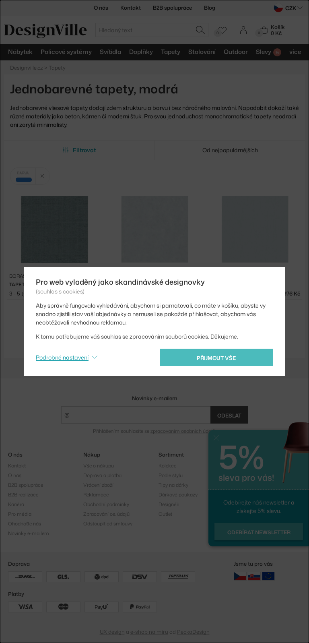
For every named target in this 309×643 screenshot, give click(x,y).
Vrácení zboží (98, 485)
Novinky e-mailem (154, 398)
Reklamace (96, 494)
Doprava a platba (102, 475)
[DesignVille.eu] (268, 576)
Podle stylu (171, 475)
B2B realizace (23, 494)
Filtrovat (84, 150)
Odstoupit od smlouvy (107, 523)
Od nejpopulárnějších (230, 150)
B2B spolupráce (172, 7)
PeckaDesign (193, 631)
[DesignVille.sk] (254, 576)
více (295, 52)
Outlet (165, 514)
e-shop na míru (149, 631)
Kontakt (130, 7)
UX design (112, 631)
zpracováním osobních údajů (182, 431)
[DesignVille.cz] (240, 576)
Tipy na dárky (173, 485)
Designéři (169, 504)
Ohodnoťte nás (24, 523)
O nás (101, 7)
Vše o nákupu (98, 465)
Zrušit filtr (42, 176)
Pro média (19, 514)
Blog (209, 7)
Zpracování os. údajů (106, 514)
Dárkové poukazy (178, 494)
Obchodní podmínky (106, 504)
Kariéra (16, 504)
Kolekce (167, 465)
